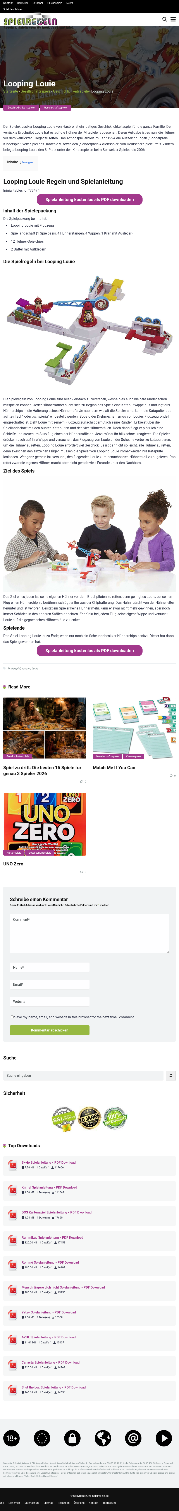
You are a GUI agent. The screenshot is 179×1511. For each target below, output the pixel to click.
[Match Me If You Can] (134, 728)
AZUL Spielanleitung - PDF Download (49, 1337)
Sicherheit (14, 1502)
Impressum (109, 1502)
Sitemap (48, 1502)
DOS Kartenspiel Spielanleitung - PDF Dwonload (56, 1212)
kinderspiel (14, 668)
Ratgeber (38, 3)
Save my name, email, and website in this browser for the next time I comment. (74, 1017)
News (69, 3)
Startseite (10, 91)
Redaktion (64, 1502)
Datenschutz (31, 1502)
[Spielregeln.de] (38, 21)
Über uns (79, 1502)
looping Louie (30, 668)
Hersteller (22, 3)
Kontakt (8, 3)
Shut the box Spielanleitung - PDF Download (54, 1387)
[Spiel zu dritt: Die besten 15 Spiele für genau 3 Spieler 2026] (44, 728)
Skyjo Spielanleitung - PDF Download (49, 1162)
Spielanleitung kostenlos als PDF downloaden (89, 199)
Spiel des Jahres (12, 9)
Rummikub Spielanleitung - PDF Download (52, 1238)
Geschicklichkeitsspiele (71, 91)
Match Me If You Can (114, 767)
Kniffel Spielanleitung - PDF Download (49, 1187)
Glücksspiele (54, 3)
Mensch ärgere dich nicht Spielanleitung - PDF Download (63, 1287)
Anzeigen (27, 162)
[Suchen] (171, 1075)
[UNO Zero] (44, 824)
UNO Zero (13, 864)
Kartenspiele (133, 756)
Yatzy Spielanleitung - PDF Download (49, 1312)
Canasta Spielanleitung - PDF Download (50, 1362)
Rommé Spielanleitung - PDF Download (50, 1262)
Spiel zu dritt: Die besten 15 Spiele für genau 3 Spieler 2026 (42, 770)
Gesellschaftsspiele (35, 91)
